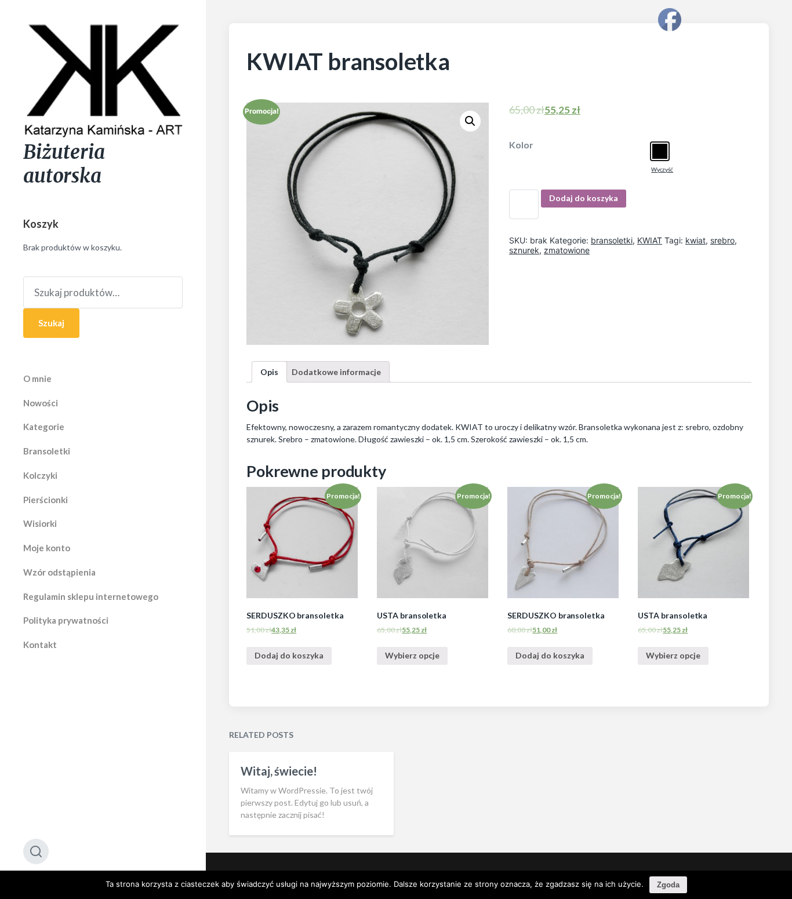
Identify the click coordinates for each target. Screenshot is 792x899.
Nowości (40, 403)
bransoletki (612, 240)
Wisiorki (40, 523)
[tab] (269, 372)
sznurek (524, 250)
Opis (269, 372)
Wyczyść (662, 169)
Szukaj (51, 323)
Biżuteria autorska (64, 164)
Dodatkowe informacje (336, 372)
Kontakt (40, 644)
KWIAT (649, 240)
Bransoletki (46, 451)
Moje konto (46, 548)
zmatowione (567, 250)
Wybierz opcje (412, 655)
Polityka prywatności (65, 620)
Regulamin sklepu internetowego (90, 596)
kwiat (695, 240)
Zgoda (668, 884)
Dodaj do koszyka (583, 198)
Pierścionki (45, 499)
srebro (722, 240)
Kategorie (43, 426)
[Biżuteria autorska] (103, 81)
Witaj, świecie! (279, 771)
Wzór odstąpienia (59, 572)
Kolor (521, 145)
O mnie (37, 378)
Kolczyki (40, 475)
